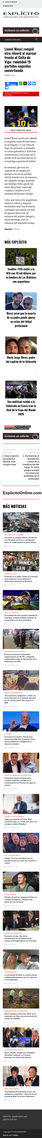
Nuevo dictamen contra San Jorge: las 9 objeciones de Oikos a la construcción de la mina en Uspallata (20, 1016)
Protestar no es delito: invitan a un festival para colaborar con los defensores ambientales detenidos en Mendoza (20, 579)
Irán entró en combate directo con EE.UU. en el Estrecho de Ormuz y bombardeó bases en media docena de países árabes (20, 540)
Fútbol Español (11, 428)
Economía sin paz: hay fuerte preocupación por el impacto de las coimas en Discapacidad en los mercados (20, 938)
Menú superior (11, 2)
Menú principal (13, 40)
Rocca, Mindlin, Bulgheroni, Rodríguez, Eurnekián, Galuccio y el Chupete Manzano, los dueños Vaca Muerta (19, 1055)
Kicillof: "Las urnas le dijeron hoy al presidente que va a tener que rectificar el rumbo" (20, 860)
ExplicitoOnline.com (22, 493)
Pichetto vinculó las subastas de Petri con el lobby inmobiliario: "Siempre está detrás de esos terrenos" (20, 899)
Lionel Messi (24, 428)
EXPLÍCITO (21, 1132)
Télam (16, 229)
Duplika (15, 1135)
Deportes (19, 426)
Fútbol (27, 426)
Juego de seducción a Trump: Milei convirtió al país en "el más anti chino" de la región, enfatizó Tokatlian (20, 821)
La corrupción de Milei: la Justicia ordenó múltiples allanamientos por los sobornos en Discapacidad (20, 977)
